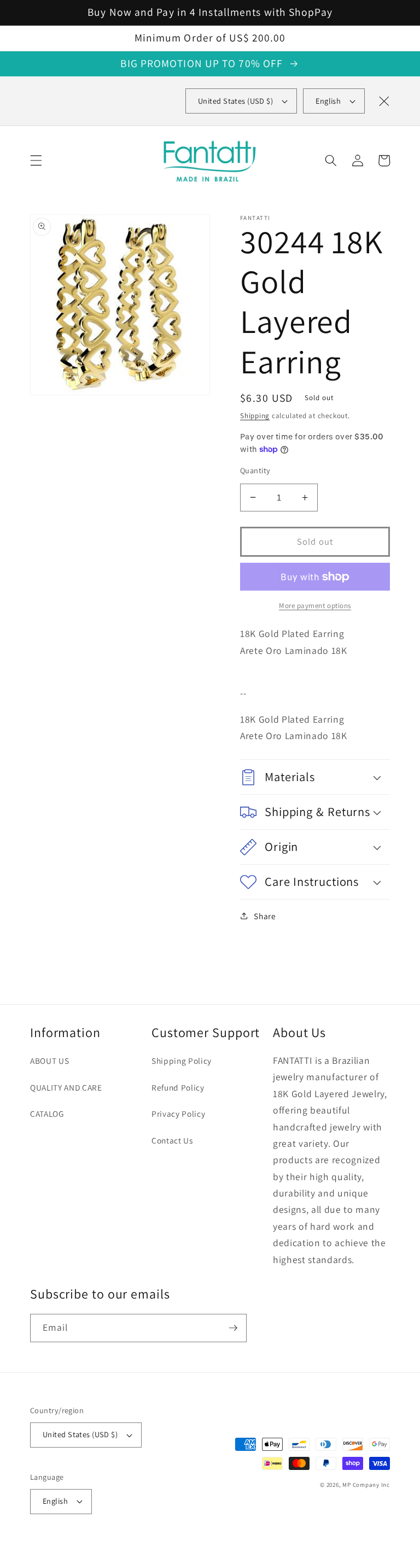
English (328, 101)
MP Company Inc (366, 1485)
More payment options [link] (315, 605)
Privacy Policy (178, 1113)
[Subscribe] (233, 1328)
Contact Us (172, 1140)
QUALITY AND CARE (66, 1087)
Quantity (255, 470)
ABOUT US (49, 1060)
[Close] (384, 101)
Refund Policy (178, 1087)
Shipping (255, 415)
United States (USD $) (80, 1434)
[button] (36, 160)
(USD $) (235, 101)
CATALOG (47, 1113)
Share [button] (265, 915)
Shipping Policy (181, 1060)
